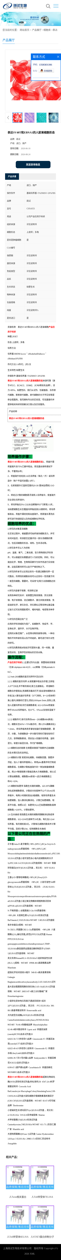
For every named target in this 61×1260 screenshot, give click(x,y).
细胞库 (47, 30)
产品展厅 (37, 30)
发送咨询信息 (33, 164)
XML (32, 1254)
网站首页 (24, 30)
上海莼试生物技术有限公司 (17, 1248)
